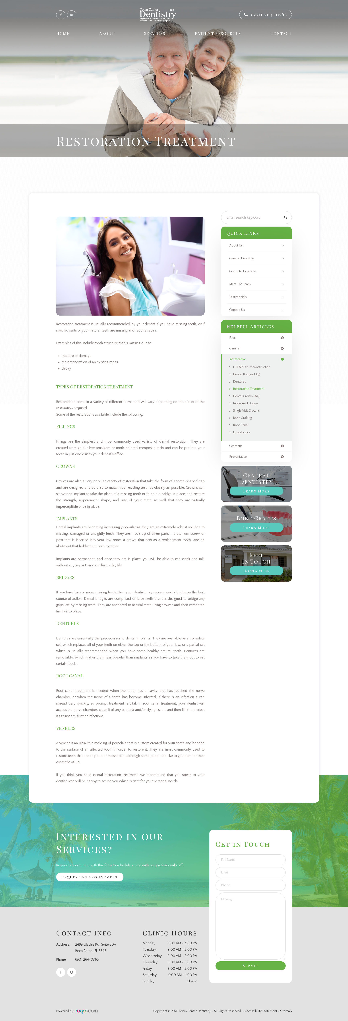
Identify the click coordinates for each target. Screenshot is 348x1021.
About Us (236, 245)
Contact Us (237, 310)
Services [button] (154, 33)
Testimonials (238, 297)
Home (63, 33)
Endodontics (241, 432)
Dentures (239, 382)
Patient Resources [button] (218, 33)
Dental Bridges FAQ (246, 374)
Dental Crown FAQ (246, 396)
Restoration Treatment (248, 389)
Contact (281, 33)
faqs (232, 337)
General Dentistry (241, 258)
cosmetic (235, 446)
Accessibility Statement (261, 1011)
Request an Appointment (90, 877)
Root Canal (240, 425)
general (234, 348)
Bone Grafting (242, 418)
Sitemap (286, 1011)
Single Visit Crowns (246, 411)
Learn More (256, 491)
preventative (238, 456)
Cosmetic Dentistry (242, 271)
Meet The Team (240, 284)
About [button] (106, 33)
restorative (237, 359)
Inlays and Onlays (245, 403)
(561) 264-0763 (269, 14)
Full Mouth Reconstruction (251, 367)
